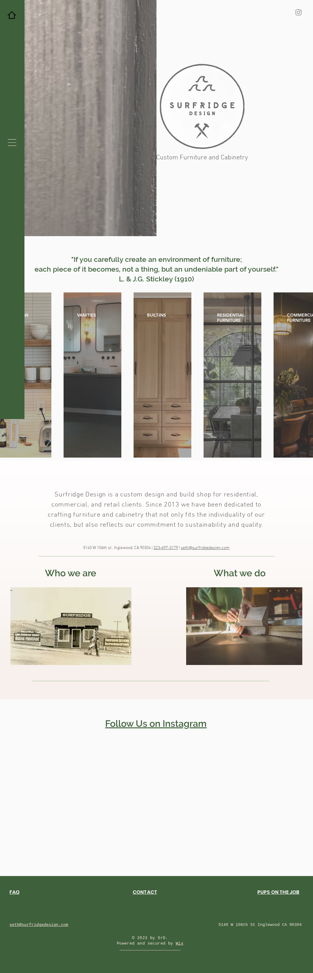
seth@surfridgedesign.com (205, 548)
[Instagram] (298, 12)
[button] (12, 142)
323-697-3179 (165, 548)
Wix (179, 943)
